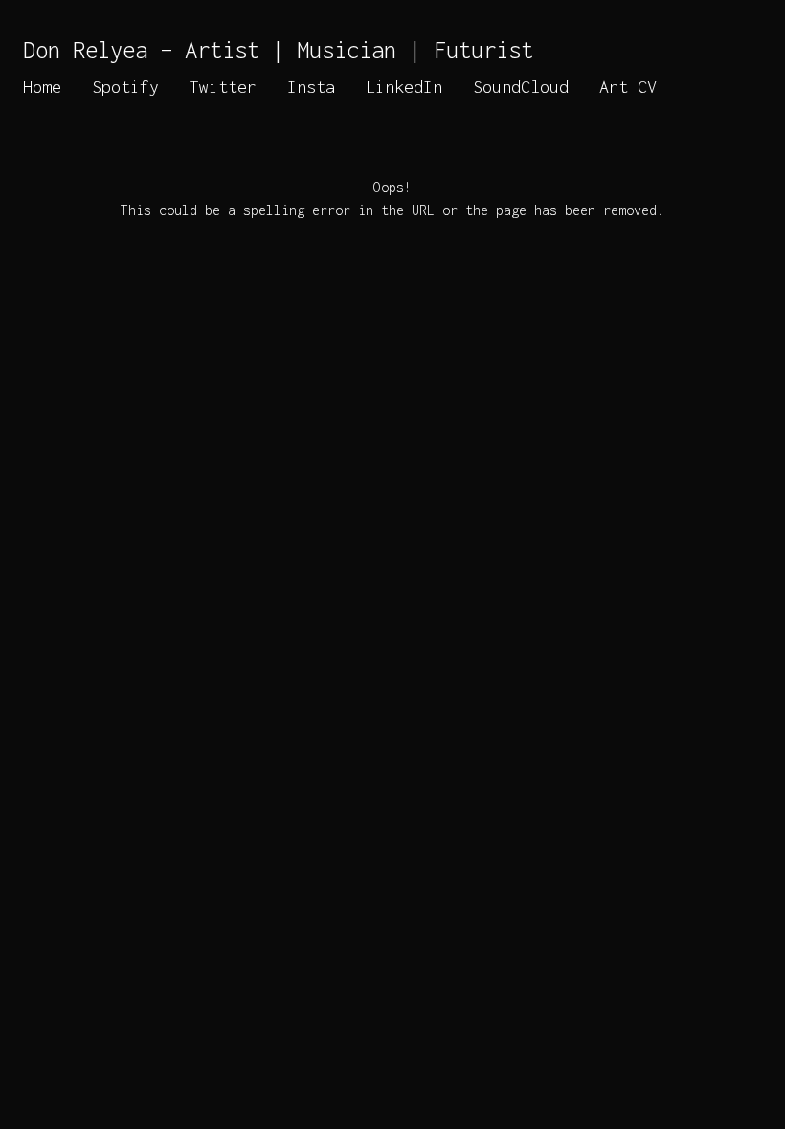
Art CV (628, 87)
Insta (311, 87)
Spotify (125, 87)
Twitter (223, 87)
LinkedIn (404, 87)
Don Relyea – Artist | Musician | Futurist (278, 49)
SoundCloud (521, 87)
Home (42, 87)
